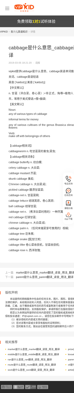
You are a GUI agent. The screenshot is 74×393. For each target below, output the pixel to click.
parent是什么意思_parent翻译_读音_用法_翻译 (44, 277)
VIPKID (4, 31)
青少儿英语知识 (19, 31)
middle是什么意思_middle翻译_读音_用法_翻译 (33, 354)
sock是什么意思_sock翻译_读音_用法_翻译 (31, 369)
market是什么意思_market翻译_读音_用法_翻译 (34, 349)
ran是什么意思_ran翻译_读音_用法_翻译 (30, 359)
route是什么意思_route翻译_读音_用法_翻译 (32, 364)
